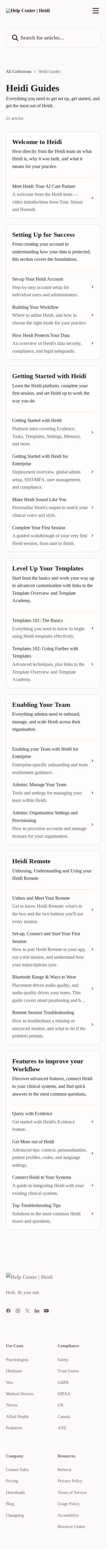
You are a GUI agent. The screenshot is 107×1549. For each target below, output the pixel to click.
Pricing (12, 1481)
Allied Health (17, 1416)
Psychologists (17, 1360)
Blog (10, 1504)
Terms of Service (72, 1492)
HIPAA (64, 1394)
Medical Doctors (20, 1394)
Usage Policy (69, 1504)
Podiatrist (14, 1428)
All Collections (18, 71)
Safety (63, 1360)
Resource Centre (71, 1526)
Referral (64, 1470)
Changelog (15, 1515)
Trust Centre (68, 1371)
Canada (64, 1416)
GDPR (63, 1382)
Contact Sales (17, 1470)
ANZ (62, 1428)
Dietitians (14, 1371)
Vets (9, 1382)
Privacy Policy (70, 1481)
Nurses (11, 1405)
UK (61, 1405)
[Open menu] (95, 10)
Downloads (15, 1492)
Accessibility (68, 1515)
